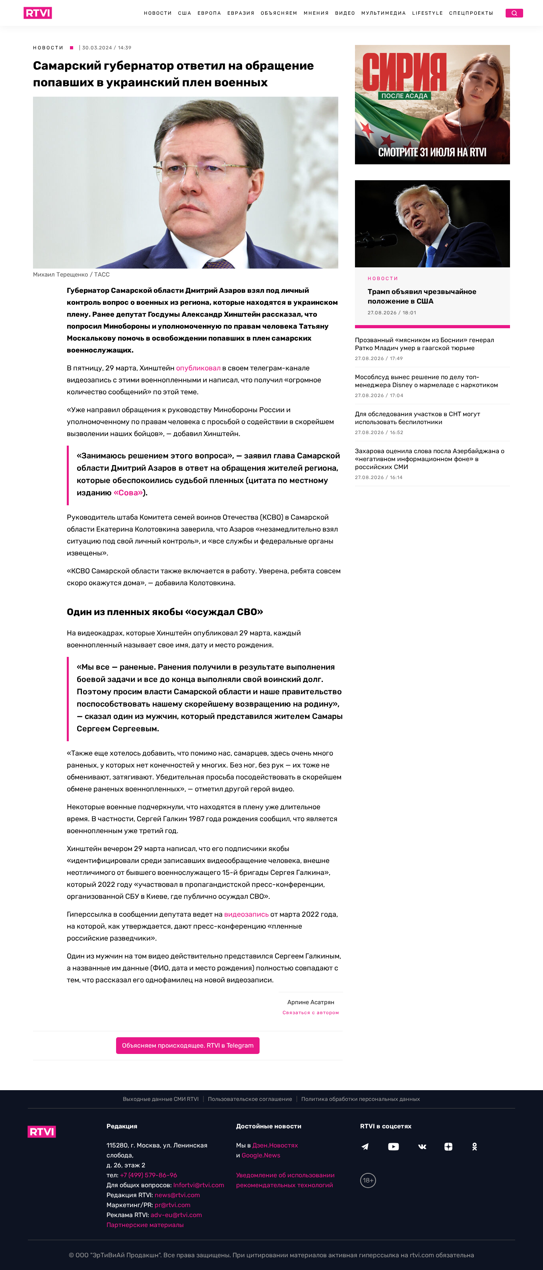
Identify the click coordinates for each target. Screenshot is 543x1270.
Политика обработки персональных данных (360, 1099)
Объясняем (279, 13)
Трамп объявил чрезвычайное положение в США (422, 296)
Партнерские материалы (145, 1225)
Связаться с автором (311, 1012)
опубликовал (198, 368)
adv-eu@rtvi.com (176, 1215)
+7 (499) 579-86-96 (148, 1175)
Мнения (316, 13)
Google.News (261, 1155)
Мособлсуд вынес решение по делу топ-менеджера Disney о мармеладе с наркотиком (426, 381)
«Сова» (128, 492)
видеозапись (246, 914)
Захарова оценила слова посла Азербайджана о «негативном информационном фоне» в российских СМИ (429, 459)
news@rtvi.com (177, 1195)
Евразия (241, 13)
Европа (209, 13)
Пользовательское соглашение (250, 1099)
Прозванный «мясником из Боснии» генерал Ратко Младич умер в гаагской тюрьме (424, 344)
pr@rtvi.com (172, 1205)
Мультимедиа (383, 13)
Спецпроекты (471, 13)
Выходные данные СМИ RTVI (161, 1099)
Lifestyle (427, 13)
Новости (158, 13)
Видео (345, 13)
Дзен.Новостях (275, 1145)
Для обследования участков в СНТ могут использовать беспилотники (417, 418)
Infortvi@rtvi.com (198, 1185)
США (185, 13)
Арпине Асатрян (310, 1002)
